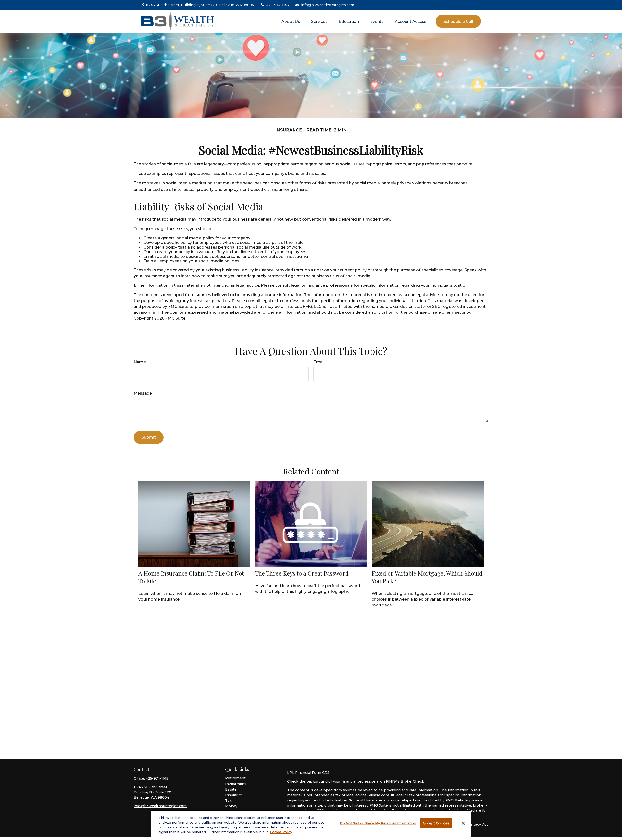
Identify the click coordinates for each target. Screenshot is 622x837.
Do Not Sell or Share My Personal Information (378, 823)
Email (319, 362)
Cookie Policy (281, 832)
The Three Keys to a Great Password (302, 573)
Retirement (235, 778)
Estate (231, 789)
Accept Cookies (436, 823)
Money (231, 806)
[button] (290, 21)
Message (143, 393)
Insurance (234, 795)
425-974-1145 (277, 5)
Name (140, 362)
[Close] (463, 823)
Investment (235, 784)
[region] (311, 823)
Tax (228, 800)
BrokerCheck (412, 781)
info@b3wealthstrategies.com (327, 5)
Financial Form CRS (312, 772)
